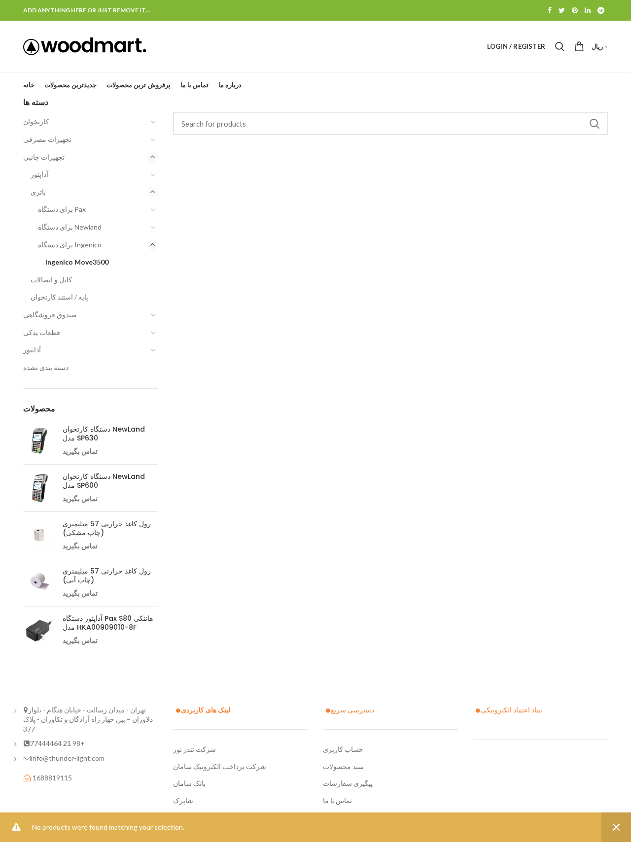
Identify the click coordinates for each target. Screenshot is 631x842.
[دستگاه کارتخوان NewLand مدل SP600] (39, 488)
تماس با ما (337, 800)
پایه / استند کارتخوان (59, 297)
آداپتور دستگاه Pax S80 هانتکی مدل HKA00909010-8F (108, 623)
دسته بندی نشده (46, 367)
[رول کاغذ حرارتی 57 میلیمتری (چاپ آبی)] (39, 583)
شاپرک (183, 800)
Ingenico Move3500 (76, 262)
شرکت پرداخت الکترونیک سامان (219, 766)
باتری (38, 192)
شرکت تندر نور (194, 749)
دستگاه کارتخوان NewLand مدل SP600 (104, 481)
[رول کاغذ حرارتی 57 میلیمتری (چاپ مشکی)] (39, 535)
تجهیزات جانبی (44, 157)
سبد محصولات (343, 766)
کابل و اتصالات (51, 279)
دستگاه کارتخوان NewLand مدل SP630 (104, 433)
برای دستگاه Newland (70, 227)
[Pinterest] (574, 10)
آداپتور (39, 174)
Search (594, 123)
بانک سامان (189, 783)
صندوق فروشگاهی (50, 314)
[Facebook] (549, 10)
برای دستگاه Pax (62, 209)
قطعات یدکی (41, 332)
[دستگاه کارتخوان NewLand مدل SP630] (39, 441)
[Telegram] (601, 10)
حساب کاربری (343, 749)
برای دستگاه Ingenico (70, 244)
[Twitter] (561, 10)
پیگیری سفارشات (348, 783)
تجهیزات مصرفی (47, 139)
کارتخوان (36, 121)
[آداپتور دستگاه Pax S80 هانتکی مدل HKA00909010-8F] (39, 630)
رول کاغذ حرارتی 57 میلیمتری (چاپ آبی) (107, 575)
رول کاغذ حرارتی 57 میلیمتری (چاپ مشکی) (107, 528)
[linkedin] (587, 10)
